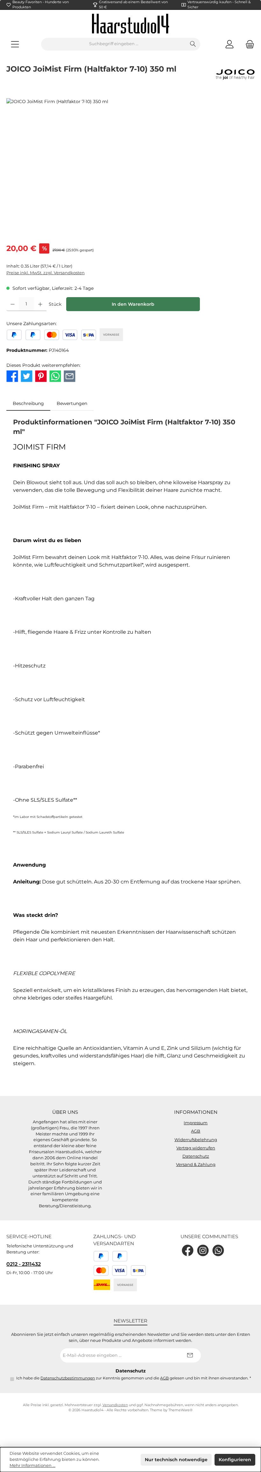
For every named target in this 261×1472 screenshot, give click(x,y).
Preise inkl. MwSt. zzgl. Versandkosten (45, 272)
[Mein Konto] (229, 44)
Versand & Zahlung (195, 1164)
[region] (130, 166)
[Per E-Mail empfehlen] (69, 375)
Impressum (196, 1122)
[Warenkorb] (248, 44)
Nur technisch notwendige (176, 1459)
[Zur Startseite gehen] (131, 23)
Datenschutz (195, 1156)
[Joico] (235, 74)
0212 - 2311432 (23, 1264)
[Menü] (15, 44)
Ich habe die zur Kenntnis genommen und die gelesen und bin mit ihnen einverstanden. (133, 1378)
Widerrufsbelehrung (195, 1139)
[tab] (28, 403)
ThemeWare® (180, 1410)
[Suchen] (193, 44)
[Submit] (190, 1355)
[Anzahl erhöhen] (40, 304)
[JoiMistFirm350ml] (130, 166)
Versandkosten (115, 1405)
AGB (195, 1131)
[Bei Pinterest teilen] (41, 375)
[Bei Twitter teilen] (26, 375)
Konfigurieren (235, 1459)
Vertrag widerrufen (195, 1148)
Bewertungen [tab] (72, 403)
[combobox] (113, 44)
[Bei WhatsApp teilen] (55, 375)
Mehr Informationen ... (32, 1465)
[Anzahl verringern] (12, 304)
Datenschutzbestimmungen (67, 1378)
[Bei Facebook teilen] (12, 375)
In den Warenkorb (133, 304)
